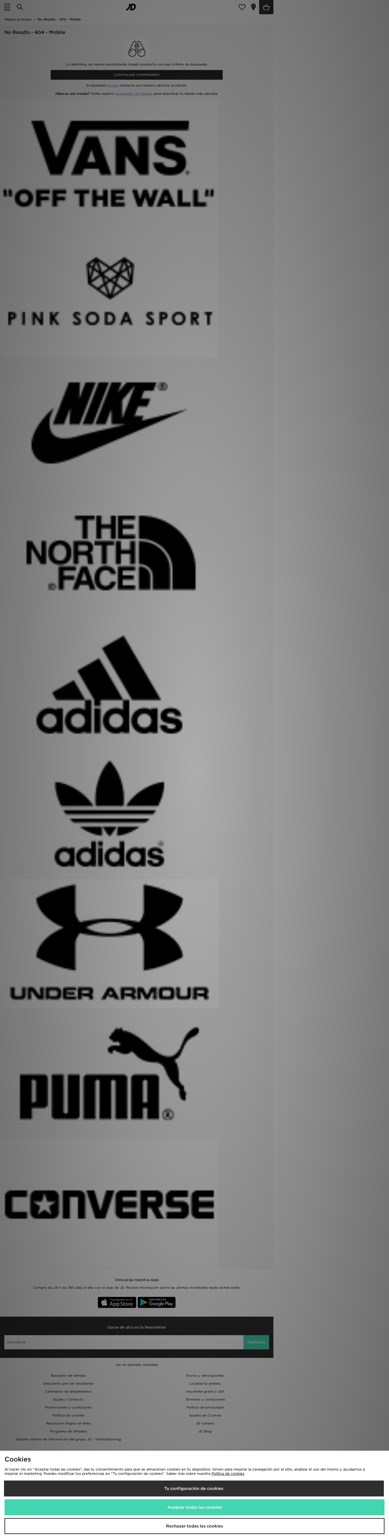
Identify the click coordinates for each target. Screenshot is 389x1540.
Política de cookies (228, 1473)
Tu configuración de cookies (193, 1488)
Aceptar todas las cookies (194, 1507)
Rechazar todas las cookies (194, 1526)
